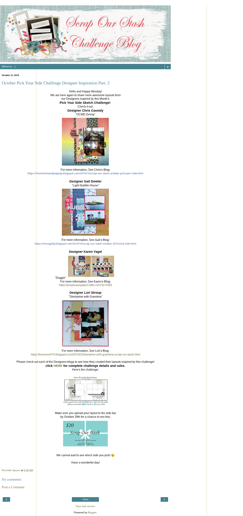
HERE (58, 366)
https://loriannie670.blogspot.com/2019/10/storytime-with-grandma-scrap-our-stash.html (85, 354)
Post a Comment (13, 487)
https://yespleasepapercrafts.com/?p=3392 (85, 285)
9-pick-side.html (85, 243)
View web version (85, 506)
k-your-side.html (85, 173)
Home (85, 499)
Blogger (92, 512)
